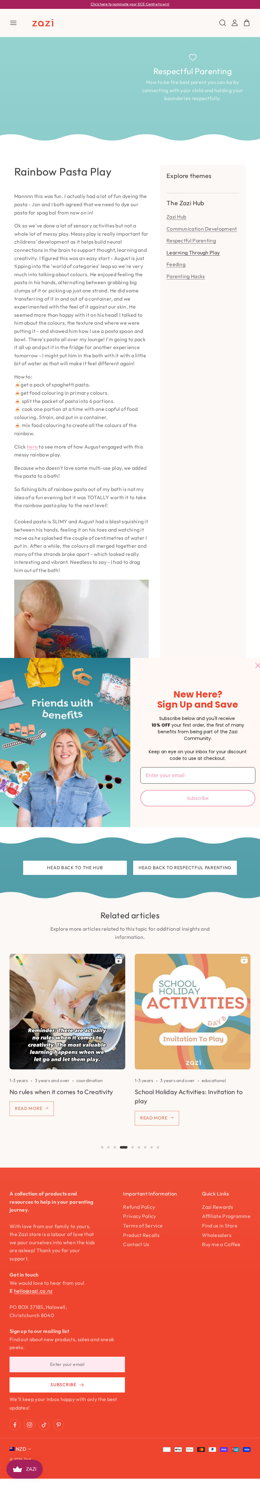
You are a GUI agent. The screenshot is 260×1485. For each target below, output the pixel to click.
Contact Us (136, 1244)
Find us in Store (219, 1225)
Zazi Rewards (217, 1207)
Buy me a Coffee (221, 1244)
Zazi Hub (176, 217)
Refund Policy (139, 1207)
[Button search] (222, 23)
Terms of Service (143, 1225)
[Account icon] (234, 23)
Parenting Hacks (185, 276)
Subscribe (198, 798)
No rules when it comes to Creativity (61, 1092)
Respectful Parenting (191, 240)
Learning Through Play (193, 252)
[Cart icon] (246, 23)
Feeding (175, 264)
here (32, 446)
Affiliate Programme (226, 1216)
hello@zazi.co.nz (33, 1291)
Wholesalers (216, 1235)
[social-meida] (15, 1424)
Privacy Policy (139, 1216)
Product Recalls (141, 1235)
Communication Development (201, 229)
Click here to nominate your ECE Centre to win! (130, 4)
